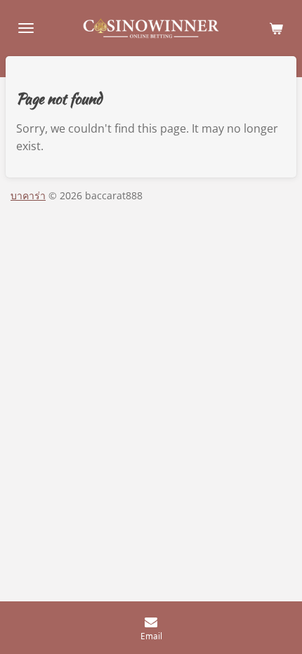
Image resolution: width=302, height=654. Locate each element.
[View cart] (276, 28)
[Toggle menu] (26, 28)
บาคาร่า (28, 195)
